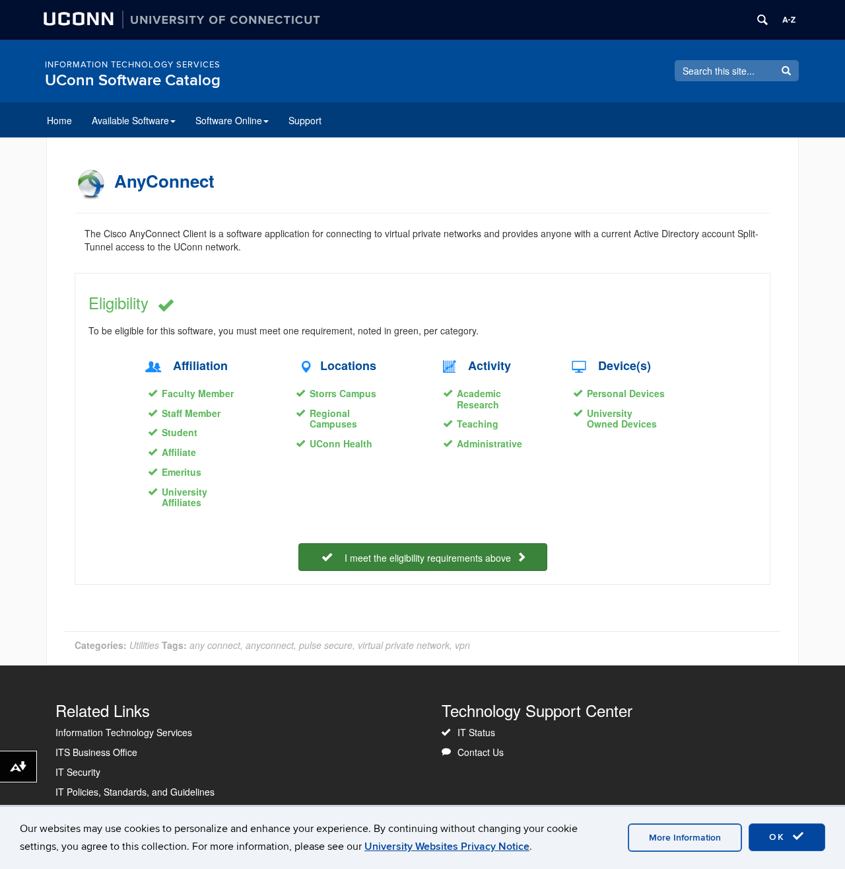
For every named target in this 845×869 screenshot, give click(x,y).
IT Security (77, 771)
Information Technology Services (132, 64)
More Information (685, 837)
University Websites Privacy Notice (446, 846)
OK (779, 837)
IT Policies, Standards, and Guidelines (135, 791)
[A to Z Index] (788, 19)
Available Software (130, 120)
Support (304, 120)
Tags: (174, 645)
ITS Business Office (96, 752)
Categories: (101, 645)
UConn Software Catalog (132, 80)
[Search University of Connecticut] (762, 19)
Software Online (228, 120)
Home (59, 120)
